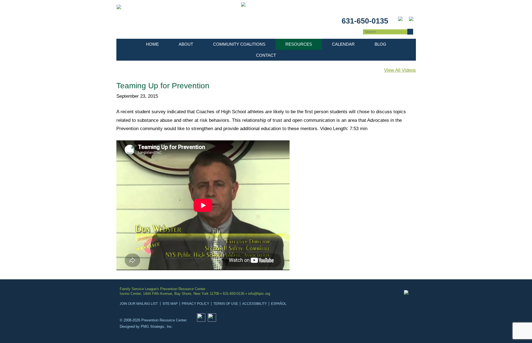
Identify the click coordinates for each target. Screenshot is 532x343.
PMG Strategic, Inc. (157, 326)
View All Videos (400, 70)
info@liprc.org (259, 294)
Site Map (170, 304)
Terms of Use (225, 304)
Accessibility (254, 304)
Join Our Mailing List (139, 304)
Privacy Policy (195, 304)
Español (279, 304)
